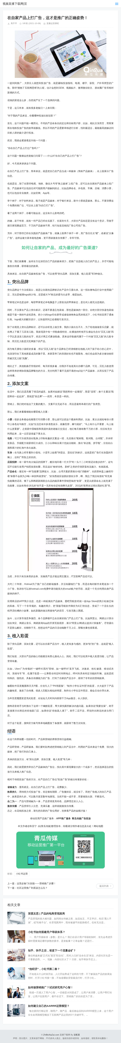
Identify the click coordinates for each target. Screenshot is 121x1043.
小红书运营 (22, 873)
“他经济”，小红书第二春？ (44, 968)
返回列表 (104, 886)
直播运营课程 (52, 23)
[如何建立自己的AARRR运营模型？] (16, 1010)
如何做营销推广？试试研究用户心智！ (50, 987)
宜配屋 (77, 1035)
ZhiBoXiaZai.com (51, 1035)
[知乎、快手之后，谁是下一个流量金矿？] (16, 955)
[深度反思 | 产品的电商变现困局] (16, 918)
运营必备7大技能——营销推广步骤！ (36, 883)
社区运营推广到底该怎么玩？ (32, 888)
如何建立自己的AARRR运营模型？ (49, 1005)
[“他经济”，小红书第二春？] (16, 973)
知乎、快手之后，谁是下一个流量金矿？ (52, 950)
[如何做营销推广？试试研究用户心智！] (16, 992)
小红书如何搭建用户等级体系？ (46, 932)
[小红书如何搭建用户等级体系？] (16, 936)
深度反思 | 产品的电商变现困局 (46, 913)
